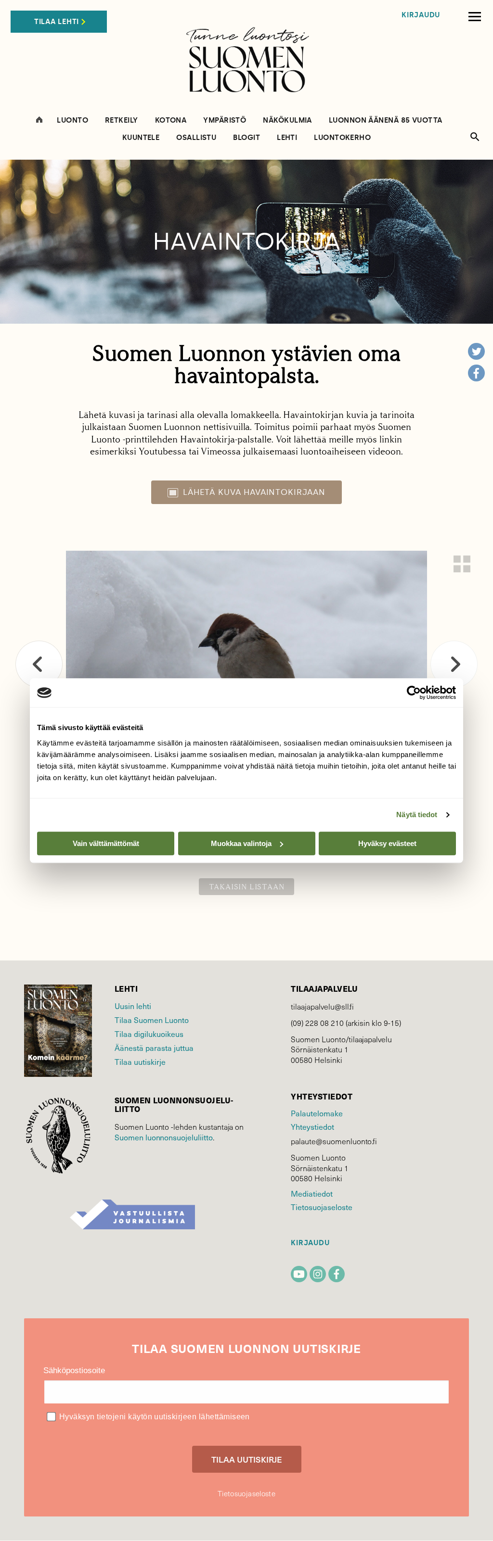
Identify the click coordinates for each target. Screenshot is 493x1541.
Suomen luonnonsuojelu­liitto (164, 1137)
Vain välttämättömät (106, 843)
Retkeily (121, 120)
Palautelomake (316, 1113)
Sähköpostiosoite (74, 1370)
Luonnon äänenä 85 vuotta (385, 120)
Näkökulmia (287, 120)
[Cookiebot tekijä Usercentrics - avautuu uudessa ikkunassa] (414, 692)
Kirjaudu (421, 15)
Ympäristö (224, 120)
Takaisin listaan (247, 886)
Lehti (287, 137)
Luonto (72, 120)
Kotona (171, 120)
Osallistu (196, 137)
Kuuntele (141, 137)
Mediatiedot (311, 1193)
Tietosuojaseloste (321, 1207)
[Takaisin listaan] (462, 564)
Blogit (246, 137)
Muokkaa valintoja (241, 843)
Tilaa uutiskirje (140, 1061)
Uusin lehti (133, 1005)
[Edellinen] (39, 664)
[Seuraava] (454, 664)
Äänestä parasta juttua (154, 1047)
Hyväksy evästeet (387, 843)
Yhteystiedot (312, 1126)
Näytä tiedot (416, 814)
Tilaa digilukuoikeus (149, 1033)
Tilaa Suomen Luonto (152, 1019)
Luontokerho (342, 137)
